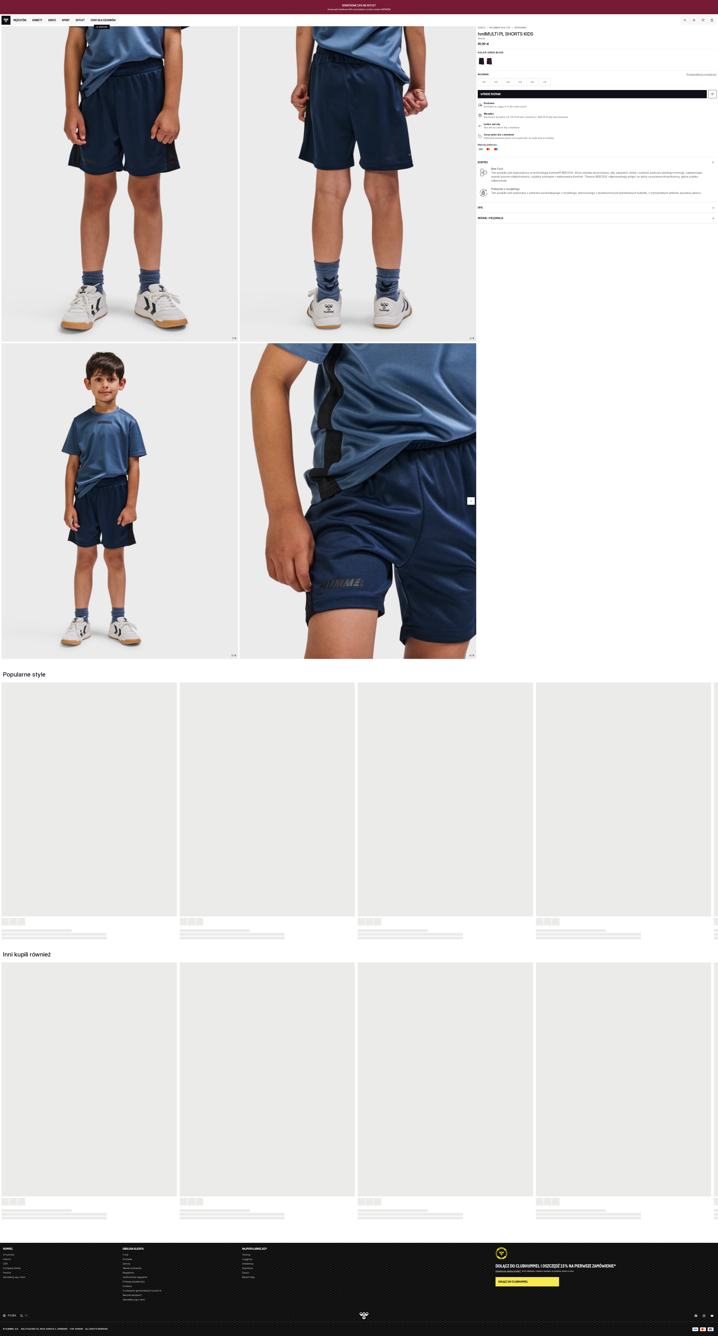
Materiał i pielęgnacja (490, 218)
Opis (480, 207)
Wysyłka (489, 113)
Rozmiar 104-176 (499, 27)
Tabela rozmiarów (132, 1268)
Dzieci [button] (52, 20)
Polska (12, 1315)
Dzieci (481, 27)
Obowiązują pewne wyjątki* (508, 1271)
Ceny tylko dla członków (499, 134)
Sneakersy (248, 1263)
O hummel (8, 1254)
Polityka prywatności (134, 1281)
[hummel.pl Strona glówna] (5, 20)
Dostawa (489, 103)
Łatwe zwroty (492, 124)
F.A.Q (125, 1254)
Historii (7, 1259)
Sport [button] (66, 20)
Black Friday (248, 1277)
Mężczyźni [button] (19, 20)
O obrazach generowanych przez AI (142, 1290)
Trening (246, 1254)
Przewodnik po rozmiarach (702, 74)
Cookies (127, 1286)
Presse (7, 1272)
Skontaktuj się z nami (14, 1277)
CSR (5, 1263)
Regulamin (128, 1272)
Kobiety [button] (37, 20)
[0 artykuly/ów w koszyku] (712, 20)
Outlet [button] (80, 20)
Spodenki (520, 27)
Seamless (247, 1268)
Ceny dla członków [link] (103, 20)
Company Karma (12, 1268)
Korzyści (483, 162)
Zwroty (126, 1263)
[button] (685, 20)
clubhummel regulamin (135, 1277)
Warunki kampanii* (132, 1295)
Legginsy (247, 1259)
